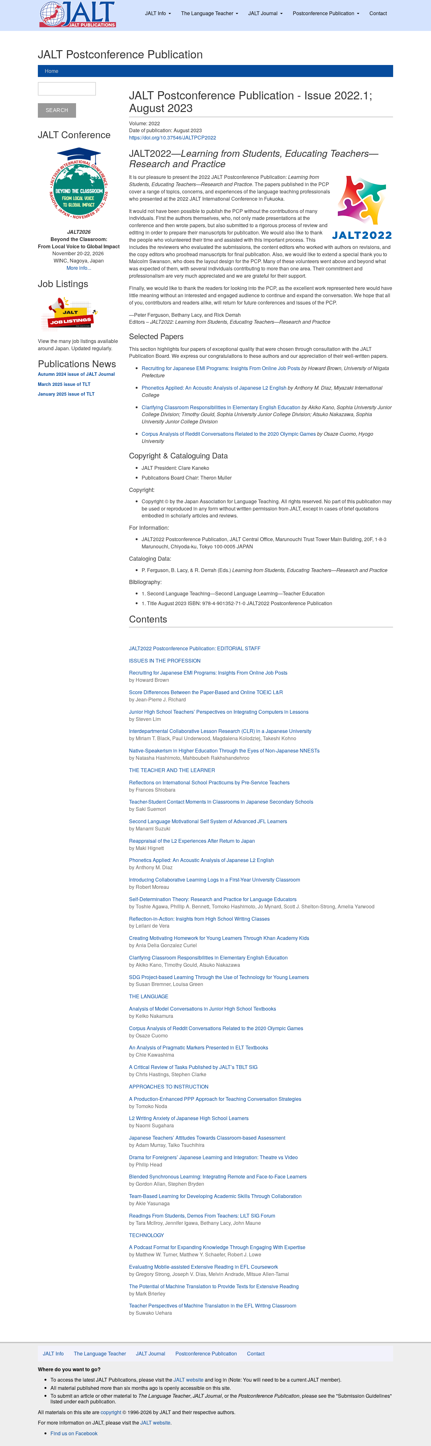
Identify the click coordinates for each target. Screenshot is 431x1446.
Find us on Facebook (73, 1433)
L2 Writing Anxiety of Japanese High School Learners (189, 1118)
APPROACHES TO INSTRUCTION (169, 1086)
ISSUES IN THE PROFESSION (165, 660)
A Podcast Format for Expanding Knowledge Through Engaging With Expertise (217, 1247)
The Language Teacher (207, 13)
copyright (111, 1412)
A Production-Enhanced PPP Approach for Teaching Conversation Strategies (215, 1098)
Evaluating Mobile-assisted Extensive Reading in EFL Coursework (203, 1266)
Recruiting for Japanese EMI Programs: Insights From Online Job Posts (221, 368)
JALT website (189, 1379)
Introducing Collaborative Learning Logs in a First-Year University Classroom (214, 879)
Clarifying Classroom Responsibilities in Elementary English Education (221, 407)
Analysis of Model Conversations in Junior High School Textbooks (202, 1008)
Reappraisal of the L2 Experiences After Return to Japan (192, 840)
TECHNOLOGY (146, 1235)
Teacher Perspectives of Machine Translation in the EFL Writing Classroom (212, 1305)
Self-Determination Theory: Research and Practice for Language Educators (213, 899)
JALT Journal (263, 13)
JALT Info (155, 13)
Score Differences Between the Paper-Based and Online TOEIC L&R (206, 692)
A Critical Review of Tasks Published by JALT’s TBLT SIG (193, 1067)
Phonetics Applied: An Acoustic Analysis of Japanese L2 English (214, 387)
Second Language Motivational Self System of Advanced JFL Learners (208, 821)
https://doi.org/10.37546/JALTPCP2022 (172, 137)
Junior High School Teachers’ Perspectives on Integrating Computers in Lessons (219, 711)
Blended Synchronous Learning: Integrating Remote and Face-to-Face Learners (218, 1176)
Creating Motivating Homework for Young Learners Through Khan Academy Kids (219, 937)
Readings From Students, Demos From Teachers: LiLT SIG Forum (202, 1215)
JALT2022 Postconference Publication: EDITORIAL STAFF (195, 648)
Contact (378, 13)
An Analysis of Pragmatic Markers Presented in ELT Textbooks (198, 1047)
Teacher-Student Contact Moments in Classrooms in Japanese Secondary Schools (221, 801)
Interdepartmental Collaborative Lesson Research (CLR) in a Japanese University (220, 731)
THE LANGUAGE (148, 996)
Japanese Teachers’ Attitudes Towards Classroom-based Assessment (207, 1137)
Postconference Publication (323, 13)
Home (51, 70)
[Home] (83, 14)
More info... (79, 267)
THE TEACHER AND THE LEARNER (172, 770)
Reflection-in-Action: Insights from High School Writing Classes (199, 918)
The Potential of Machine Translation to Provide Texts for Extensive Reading (214, 1286)
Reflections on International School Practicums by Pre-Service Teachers (209, 782)
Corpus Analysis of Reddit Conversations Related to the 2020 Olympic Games (229, 433)
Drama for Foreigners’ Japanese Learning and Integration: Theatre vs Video (213, 1157)
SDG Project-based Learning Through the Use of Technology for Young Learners (219, 977)
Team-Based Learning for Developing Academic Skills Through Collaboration (215, 1196)
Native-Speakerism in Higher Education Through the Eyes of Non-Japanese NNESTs (224, 750)
